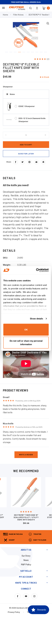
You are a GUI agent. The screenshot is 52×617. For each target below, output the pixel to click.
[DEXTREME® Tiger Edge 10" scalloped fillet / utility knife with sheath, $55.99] (26, 492)
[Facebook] (15, 162)
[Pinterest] (29, 162)
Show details (36, 318)
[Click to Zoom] (48, 23)
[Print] (43, 162)
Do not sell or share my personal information (26, 343)
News (26, 560)
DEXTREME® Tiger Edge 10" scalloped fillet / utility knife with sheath (26, 517)
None (12, 94)
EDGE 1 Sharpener (26, 106)
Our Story (26, 555)
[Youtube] (26, 596)
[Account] (37, 8)
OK (26, 329)
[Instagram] (34, 596)
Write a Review (26, 455)
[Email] (36, 162)
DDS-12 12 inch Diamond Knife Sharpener (31, 119)
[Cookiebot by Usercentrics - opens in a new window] (37, 270)
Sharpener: (8, 86)
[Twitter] (22, 162)
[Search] (30, 8)
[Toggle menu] (3, 8)
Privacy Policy (14, 612)
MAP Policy (26, 564)
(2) (48, 59)
